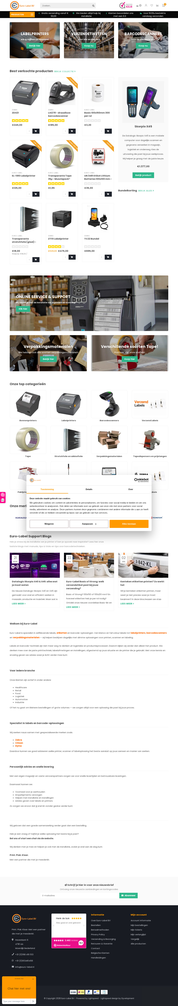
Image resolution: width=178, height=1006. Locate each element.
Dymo (18, 745)
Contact (95, 948)
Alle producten (138, 943)
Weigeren (49, 524)
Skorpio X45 (143, 126)
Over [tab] (130, 489)
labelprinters (138, 632)
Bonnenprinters (17, 391)
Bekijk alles (145, 191)
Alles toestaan (129, 524)
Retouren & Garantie (102, 943)
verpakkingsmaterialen (26, 637)
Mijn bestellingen (139, 925)
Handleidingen (98, 957)
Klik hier (23, 308)
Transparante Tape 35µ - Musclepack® (59, 177)
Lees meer (18, 603)
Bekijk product (143, 175)
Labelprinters (57, 391)
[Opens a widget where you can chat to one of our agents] (19, 990)
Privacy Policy (98, 934)
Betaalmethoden (100, 929)
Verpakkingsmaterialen (103, 427)
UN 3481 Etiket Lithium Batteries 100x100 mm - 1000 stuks (98, 179)
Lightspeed (93, 998)
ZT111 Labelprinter (58, 238)
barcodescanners (156, 632)
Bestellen (96, 925)
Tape (12, 427)
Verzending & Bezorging (103, 939)
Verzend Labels (140, 391)
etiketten (62, 632)
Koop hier (129, 359)
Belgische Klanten (100, 952)
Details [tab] (89, 489)
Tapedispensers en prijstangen (148, 427)
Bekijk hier (34, 45)
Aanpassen (87, 524)
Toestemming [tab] (47, 489)
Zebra (18, 739)
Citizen (19, 742)
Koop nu (88, 45)
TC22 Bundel (91, 238)
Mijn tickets (136, 929)
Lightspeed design (109, 998)
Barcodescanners (100, 391)
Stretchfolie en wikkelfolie (63, 427)
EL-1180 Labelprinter (23, 175)
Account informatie (141, 920)
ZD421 (15, 112)
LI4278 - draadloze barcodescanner (59, 114)
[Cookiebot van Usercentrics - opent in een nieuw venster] (136, 480)
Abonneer (130, 895)
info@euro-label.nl (24, 966)
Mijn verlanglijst (138, 934)
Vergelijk (135, 939)
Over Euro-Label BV (101, 920)
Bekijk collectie (64, 71)
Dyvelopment (127, 998)
